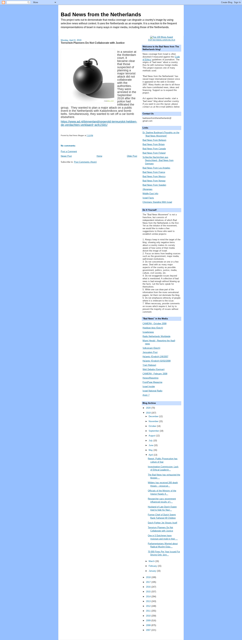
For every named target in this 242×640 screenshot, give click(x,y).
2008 (148, 625)
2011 (148, 611)
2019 (148, 413)
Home (99, 156)
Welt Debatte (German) (153, 369)
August (152, 435)
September (154, 431)
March (152, 561)
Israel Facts (148, 198)
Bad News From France (154, 172)
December (154, 416)
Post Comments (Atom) (85, 162)
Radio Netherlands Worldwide (156, 336)
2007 (148, 630)
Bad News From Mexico (154, 176)
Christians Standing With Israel (157, 202)
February (153, 566)
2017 (148, 582)
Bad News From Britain (154, 144)
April (151, 455)
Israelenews (148, 332)
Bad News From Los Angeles (156, 168)
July (151, 440)
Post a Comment (69, 151)
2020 (148, 408)
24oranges (147, 189)
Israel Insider (149, 386)
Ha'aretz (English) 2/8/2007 (155, 356)
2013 (148, 601)
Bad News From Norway (154, 180)
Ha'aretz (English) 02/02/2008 (157, 361)
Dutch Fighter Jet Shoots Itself (162, 522)
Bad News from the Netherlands (101, 14)
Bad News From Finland (154, 153)
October (153, 426)
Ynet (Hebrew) (149, 365)
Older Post (132, 156)
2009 (148, 620)
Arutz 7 (146, 395)
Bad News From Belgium (154, 140)
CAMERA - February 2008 (155, 373)
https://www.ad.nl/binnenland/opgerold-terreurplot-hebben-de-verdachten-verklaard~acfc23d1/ (99, 123)
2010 (148, 616)
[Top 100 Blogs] (161, 37)
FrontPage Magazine (152, 382)
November (154, 421)
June (151, 445)
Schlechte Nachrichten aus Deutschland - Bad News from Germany (158, 160)
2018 (148, 577)
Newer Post (66, 156)
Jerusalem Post (150, 352)
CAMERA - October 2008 (154, 323)
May (151, 450)
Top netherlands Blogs (161, 40)
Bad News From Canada (154, 148)
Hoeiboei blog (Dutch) (153, 328)
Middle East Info (150, 193)
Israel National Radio (152, 391)
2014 (148, 596)
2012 (148, 606)
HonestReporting (150, 378)
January (153, 571)
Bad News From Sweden (154, 185)
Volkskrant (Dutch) (151, 348)
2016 (148, 587)
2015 (148, 591)
